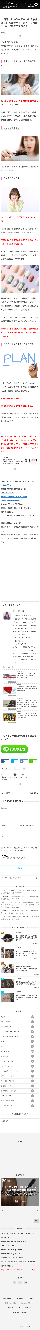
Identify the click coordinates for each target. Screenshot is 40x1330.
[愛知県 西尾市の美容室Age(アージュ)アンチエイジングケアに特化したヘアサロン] (6, 3)
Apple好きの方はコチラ (17, 1081)
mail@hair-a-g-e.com (10, 500)
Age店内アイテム (17, 1066)
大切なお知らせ (17, 1026)
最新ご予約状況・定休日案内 (17, 1031)
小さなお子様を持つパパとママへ (17, 1071)
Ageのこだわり (17, 1021)
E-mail (22, 825)
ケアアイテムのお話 (17, 1061)
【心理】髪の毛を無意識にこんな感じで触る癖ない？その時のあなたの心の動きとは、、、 (27, 968)
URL (2, 836)
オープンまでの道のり (17, 1100)
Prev (7, 793)
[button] (36, 4)
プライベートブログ (17, 1076)
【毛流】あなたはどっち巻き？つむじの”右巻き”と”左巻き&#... (27, 983)
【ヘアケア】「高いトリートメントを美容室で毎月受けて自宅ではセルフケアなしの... (19, 1190)
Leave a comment (21, 777)
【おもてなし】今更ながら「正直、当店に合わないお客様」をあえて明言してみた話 (27, 675)
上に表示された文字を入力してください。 (14, 858)
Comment (4, 808)
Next (33, 793)
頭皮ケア (16, 768)
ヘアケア (7, 768)
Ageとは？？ (12, 681)
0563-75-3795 (7, 493)
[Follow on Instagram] (25, 1282)
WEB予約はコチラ (17, 1096)
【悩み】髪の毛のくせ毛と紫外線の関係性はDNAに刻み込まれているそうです (27, 938)
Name (3, 825)
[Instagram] (25, 4)
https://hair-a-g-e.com (11, 1250)
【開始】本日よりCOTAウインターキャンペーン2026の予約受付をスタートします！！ (27, 715)
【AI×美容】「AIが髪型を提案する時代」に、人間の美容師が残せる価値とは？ (27, 688)
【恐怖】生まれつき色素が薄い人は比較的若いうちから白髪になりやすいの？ (27, 997)
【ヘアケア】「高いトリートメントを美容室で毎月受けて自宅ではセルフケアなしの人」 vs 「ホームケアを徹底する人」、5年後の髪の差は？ (27, 704)
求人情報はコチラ (17, 1105)
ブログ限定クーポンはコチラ (17, 1091)
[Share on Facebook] (16, 4)
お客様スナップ (17, 1086)
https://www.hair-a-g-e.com (14, 497)
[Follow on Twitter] (21, 4)
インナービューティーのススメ (17, 1041)
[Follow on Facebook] (20, 1282)
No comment (7, 777)
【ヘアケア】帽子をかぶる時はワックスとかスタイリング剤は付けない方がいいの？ (27, 953)
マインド (17, 1046)
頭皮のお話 (17, 1056)
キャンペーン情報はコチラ (17, 1036)
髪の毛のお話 (17, 1051)
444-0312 (7, 485)
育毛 (24, 768)
